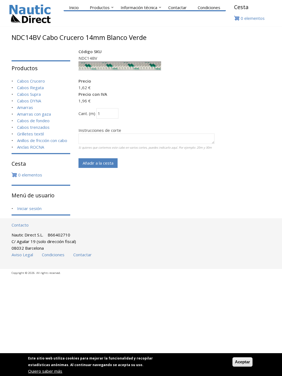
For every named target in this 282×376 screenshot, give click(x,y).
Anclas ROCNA (30, 147)
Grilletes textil (30, 134)
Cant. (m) (86, 113)
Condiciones (209, 7)
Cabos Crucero (31, 81)
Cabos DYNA (29, 100)
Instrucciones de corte (99, 130)
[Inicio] (30, 21)
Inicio (74, 7)
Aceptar (242, 361)
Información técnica (142, 7)
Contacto (20, 225)
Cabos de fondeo (33, 120)
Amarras (25, 107)
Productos (102, 7)
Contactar (177, 7)
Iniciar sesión (29, 208)
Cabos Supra (29, 94)
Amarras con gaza (34, 114)
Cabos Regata (30, 87)
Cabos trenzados (33, 127)
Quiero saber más (45, 371)
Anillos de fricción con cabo (42, 140)
